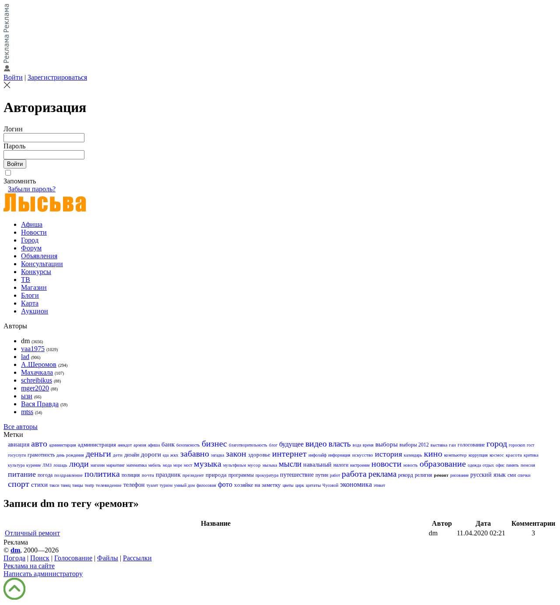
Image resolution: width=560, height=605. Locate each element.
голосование (471, 445)
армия (139, 444)
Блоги (30, 295)
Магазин (34, 287)
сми (512, 475)
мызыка (269, 465)
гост (530, 445)
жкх (174, 454)
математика (136, 465)
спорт (18, 484)
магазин (98, 465)
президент (193, 475)
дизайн (131, 455)
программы (241, 475)
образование (443, 463)
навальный (317, 464)
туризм (166, 485)
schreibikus (36, 380)
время (368, 445)
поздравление (68, 475)
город (496, 443)
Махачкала (37, 372)
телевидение (109, 485)
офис (500, 465)
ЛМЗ (47, 465)
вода (357, 445)
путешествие (297, 474)
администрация (97, 444)
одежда (474, 465)
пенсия (528, 465)
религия (423, 475)
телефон (134, 485)
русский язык (488, 474)
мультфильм (234, 465)
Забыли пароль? (32, 189)
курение (33, 465)
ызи (26, 396)
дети (117, 454)
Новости (34, 232)
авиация (18, 444)
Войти (13, 77)
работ (335, 475)
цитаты (313, 485)
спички (524, 475)
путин (321, 475)
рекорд (405, 475)
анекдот (125, 445)
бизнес (214, 443)
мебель (154, 465)
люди (79, 463)
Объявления (39, 256)
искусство (362, 454)
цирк (299, 485)
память (512, 465)
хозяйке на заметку (257, 485)
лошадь (60, 465)
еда (165, 455)
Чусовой (330, 485)
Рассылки (137, 558)
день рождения (70, 455)
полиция (131, 475)
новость (410, 465)
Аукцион (34, 311)
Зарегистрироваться (57, 77)
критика (531, 455)
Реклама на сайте (29, 566)
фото (225, 484)
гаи (452, 444)
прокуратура (267, 475)
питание (22, 474)
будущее (291, 444)
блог (273, 445)
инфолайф (317, 455)
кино (433, 453)
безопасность (188, 445)
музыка (207, 463)
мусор (254, 465)
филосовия (206, 485)
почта (148, 475)
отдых (488, 465)
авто (39, 443)
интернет (289, 453)
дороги (151, 454)
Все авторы (21, 426)
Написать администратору (43, 573)
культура (16, 465)
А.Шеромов (38, 364)
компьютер (455, 454)
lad (25, 356)
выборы (386, 444)
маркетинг (115, 465)
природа (216, 474)
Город (29, 240)
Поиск (39, 558)
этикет (379, 485)
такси (54, 485)
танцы (77, 485)
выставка (438, 445)
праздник (168, 474)
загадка (217, 455)
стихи (39, 484)
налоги (340, 465)
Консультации (42, 263)
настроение (360, 465)
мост (188, 465)
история (388, 454)
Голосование (73, 558)
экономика (356, 484)
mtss (27, 411)
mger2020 (35, 388)
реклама (382, 473)
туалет (152, 485)
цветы (288, 485)
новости (386, 463)
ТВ (25, 279)
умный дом (184, 485)
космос (497, 454)
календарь (413, 455)
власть (340, 443)
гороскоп (517, 445)
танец (65, 485)
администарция (62, 445)
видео (316, 443)
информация (339, 455)
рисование (459, 475)
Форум (31, 248)
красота (514, 454)
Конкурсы (36, 271)
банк (168, 444)
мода (167, 465)
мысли (290, 463)
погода (45, 475)
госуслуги (17, 455)
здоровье (259, 454)
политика (102, 473)
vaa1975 (33, 348)
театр (89, 485)
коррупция (478, 455)
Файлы (107, 558)
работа (354, 473)
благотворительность (248, 445)
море (177, 465)
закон (236, 453)
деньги (98, 453)
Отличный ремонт (32, 533)
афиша (154, 445)
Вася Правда (40, 404)
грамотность (41, 455)
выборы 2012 (414, 445)
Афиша (31, 224)
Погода (14, 558)
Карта (29, 303)
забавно (194, 453)
